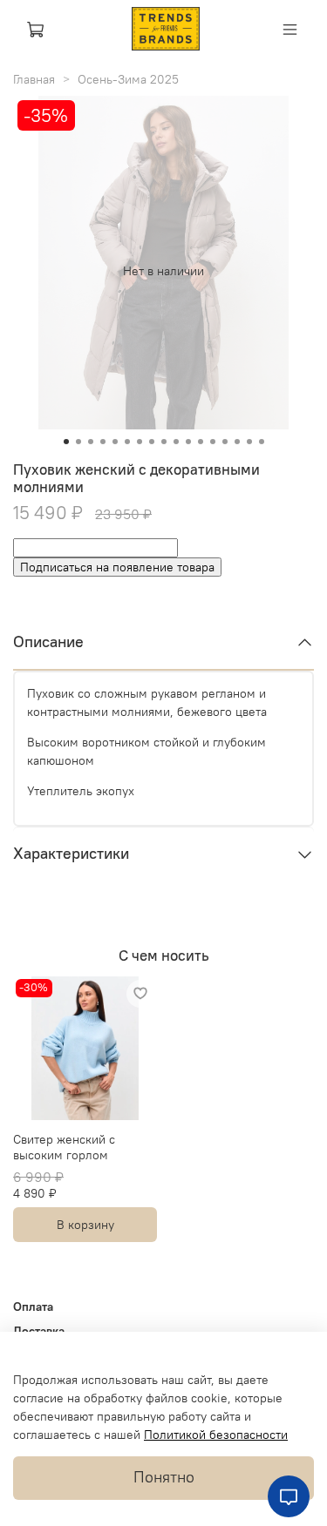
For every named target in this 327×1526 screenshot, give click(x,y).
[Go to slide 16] (249, 441)
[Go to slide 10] (176, 441)
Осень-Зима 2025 (128, 79)
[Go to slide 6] (127, 441)
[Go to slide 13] (212, 441)
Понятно (163, 1477)
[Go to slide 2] (78, 441)
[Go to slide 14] (225, 441)
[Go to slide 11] (188, 441)
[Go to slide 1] (66, 441)
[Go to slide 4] (103, 441)
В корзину (85, 1224)
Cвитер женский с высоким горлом (64, 1147)
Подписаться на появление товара (117, 567)
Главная (34, 79)
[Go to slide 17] (261, 441)
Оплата (33, 1306)
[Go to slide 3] (90, 441)
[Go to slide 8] (151, 441)
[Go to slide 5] (115, 441)
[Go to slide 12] (200, 441)
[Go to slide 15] (237, 441)
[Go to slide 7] (139, 441)
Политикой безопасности (216, 1434)
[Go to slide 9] (164, 441)
